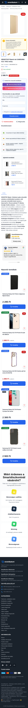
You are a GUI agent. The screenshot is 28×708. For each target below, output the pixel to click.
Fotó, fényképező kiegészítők (8, 628)
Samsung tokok (5, 8)
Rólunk (2, 637)
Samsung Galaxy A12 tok (16, 8)
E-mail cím (5, 106)
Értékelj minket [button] (17, 241)
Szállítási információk (6, 639)
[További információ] (25, 40)
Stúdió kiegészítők (5, 626)
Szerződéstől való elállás (7, 656)
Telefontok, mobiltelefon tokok (13, 6)
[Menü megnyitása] (2, 2)
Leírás (3, 193)
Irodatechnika (4, 617)
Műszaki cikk (4, 620)
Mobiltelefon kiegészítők (7, 603)
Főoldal (3, 6)
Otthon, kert (4, 630)
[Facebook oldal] (2, 665)
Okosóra (3, 622)
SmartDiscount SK (5, 658)
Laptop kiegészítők (5, 607)
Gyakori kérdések (5, 652)
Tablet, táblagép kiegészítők (7, 613)
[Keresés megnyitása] (19, 2)
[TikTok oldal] (10, 665)
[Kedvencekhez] (24, 289)
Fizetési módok (4, 641)
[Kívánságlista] (22, 2)
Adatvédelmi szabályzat (6, 643)
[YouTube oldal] (14, 665)
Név (3, 100)
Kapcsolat (3, 648)
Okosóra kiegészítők (6, 605)
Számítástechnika (5, 615)
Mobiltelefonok (4, 624)
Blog (2, 650)
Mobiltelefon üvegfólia (6, 601)
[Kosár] (25, 2)
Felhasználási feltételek (6, 646)
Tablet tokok (4, 609)
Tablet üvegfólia (5, 611)
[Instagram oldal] (6, 665)
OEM (6, 66)
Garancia (3, 654)
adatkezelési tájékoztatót (17, 111)
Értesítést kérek (14, 116)
